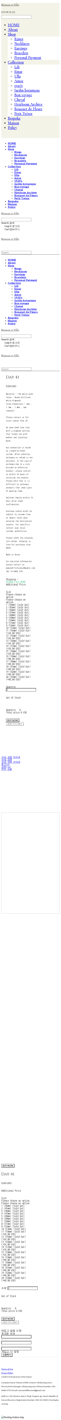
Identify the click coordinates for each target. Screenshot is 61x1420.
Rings (18, 39)
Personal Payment (27, 57)
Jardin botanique (27, 90)
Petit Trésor (23, 113)
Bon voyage (23, 95)
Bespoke (14, 118)
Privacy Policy (7, 1373)
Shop (12, 34)
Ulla (17, 76)
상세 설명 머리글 (10, 757)
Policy (12, 127)
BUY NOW (8, 1165)
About (13, 29)
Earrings (20, 48)
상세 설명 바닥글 (10, 762)
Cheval (19, 99)
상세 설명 (6, 760)
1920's (18, 85)
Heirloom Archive (28, 104)
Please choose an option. (16, 1200)
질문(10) (6, 767)
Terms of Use (7, 1369)
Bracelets (21, 53)
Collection (16, 62)
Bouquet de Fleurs (28, 109)
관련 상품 (6, 769)
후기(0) (5, 764)
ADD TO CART (10, 1322)
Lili (17, 67)
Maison (13, 123)
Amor (18, 81)
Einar (18, 71)
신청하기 (7, 1354)
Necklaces (21, 43)
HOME (13, 25)
